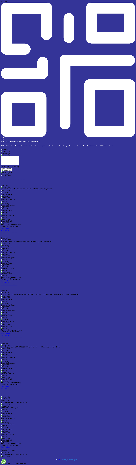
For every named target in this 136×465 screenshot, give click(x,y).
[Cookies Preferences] (3, 461)
